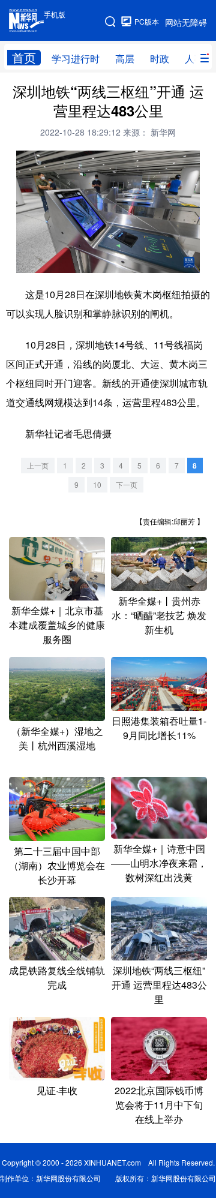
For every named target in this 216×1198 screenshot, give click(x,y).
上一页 (38, 465)
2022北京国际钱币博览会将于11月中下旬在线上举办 (159, 1104)
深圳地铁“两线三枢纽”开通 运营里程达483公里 (159, 984)
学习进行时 (76, 58)
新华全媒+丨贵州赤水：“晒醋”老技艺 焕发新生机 (159, 615)
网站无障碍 (186, 22)
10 (97, 484)
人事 (194, 58)
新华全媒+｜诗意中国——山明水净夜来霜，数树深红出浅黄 (159, 863)
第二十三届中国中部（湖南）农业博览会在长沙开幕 (57, 865)
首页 (24, 57)
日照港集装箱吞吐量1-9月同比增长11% (159, 728)
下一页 (126, 484)
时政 (159, 58)
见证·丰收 (57, 1090)
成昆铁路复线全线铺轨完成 (57, 977)
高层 (124, 58)
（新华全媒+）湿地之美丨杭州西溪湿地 (57, 738)
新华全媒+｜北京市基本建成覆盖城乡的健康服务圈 (57, 624)
